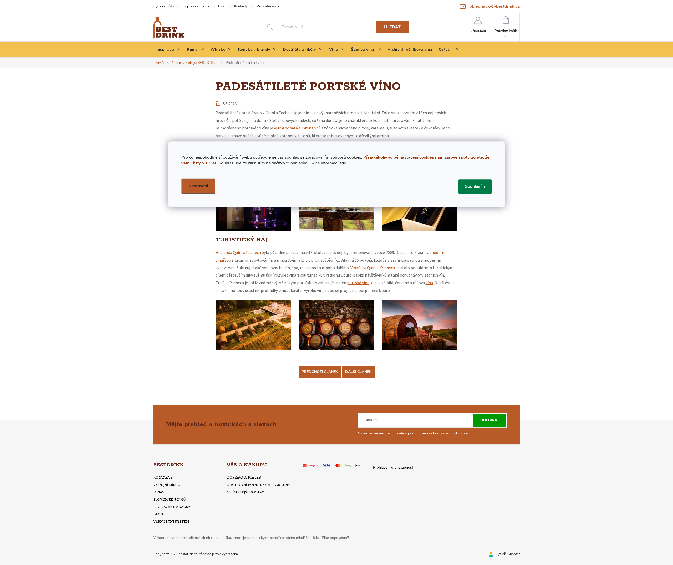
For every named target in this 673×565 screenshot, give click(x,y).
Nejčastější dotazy (245, 492)
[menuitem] (168, 50)
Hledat (392, 27)
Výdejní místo (163, 6)
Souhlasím (475, 186)
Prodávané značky (171, 507)
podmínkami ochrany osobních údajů (438, 433)
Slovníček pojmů (169, 500)
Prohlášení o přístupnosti (393, 467)
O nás (158, 492)
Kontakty (241, 6)
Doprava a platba (196, 6)
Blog (221, 6)
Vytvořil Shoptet (507, 554)
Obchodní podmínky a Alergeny (258, 485)
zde (342, 163)
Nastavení (198, 186)
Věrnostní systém (269, 6)
